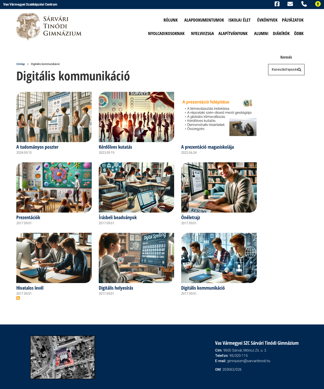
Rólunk (171, 20)
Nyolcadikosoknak (166, 33)
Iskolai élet (239, 20)
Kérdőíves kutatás (115, 147)
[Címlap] (49, 26)
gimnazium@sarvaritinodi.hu (248, 361)
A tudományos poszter (37, 147)
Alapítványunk (233, 33)
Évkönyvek (267, 20)
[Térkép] (62, 357)
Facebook (276, 3)
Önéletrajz (190, 217)
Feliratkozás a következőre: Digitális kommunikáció (18, 298)
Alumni (261, 33)
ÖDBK (299, 33)
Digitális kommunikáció (203, 288)
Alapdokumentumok (204, 20)
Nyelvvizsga (202, 33)
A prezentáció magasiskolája (207, 147)
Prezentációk (28, 217)
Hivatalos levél (29, 288)
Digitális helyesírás (116, 288)
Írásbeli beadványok (118, 217)
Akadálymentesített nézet (320, 3)
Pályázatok (293, 20)
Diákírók (281, 33)
